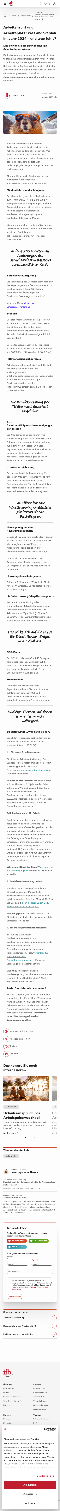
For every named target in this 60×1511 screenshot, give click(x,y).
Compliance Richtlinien (12, 1397)
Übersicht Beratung (40, 1401)
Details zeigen (44, 1476)
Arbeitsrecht (26, 16)
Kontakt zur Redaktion (21, 1031)
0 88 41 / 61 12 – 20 (40, 1393)
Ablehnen (30, 1503)
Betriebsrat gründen (41, 1419)
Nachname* (35, 1264)
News (14, 16)
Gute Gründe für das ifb (12, 1401)
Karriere (6, 1405)
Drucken (13, 1053)
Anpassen (28, 1494)
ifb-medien (7, 1423)
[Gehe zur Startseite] (11, 3)
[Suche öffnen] (41, 3)
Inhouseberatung (39, 1409)
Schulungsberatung (40, 1405)
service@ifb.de (39, 1397)
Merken (13, 1046)
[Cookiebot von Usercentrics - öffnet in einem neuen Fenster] (44, 1429)
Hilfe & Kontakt (39, 1388)
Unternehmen (8, 1388)
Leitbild (6, 1393)
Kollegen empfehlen (19, 1038)
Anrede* (10, 1257)
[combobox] (22, 1260)
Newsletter (7, 1419)
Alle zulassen (30, 1484)
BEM (35, 1423)
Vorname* (10, 1264)
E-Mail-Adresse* (13, 1272)
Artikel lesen (9, 1133)
